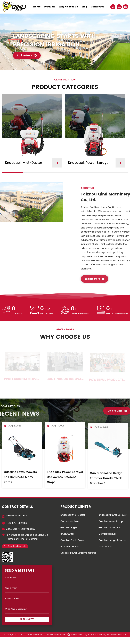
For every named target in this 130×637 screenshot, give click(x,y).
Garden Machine (69, 521)
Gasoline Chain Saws (72, 540)
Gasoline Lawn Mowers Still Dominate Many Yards (20, 477)
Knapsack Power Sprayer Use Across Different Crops (65, 477)
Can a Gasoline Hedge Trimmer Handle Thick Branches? (106, 477)
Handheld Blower (69, 546)
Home (36, 7)
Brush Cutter (67, 534)
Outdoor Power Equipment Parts (78, 553)
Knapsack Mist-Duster (72, 515)
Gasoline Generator (109, 527)
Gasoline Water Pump (111, 521)
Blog (84, 7)
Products (49, 7)
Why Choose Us (68, 7)
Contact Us (97, 7)
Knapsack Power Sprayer (113, 515)
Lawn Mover (105, 546)
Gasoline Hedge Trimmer (112, 540)
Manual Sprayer (107, 534)
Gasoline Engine (69, 527)
